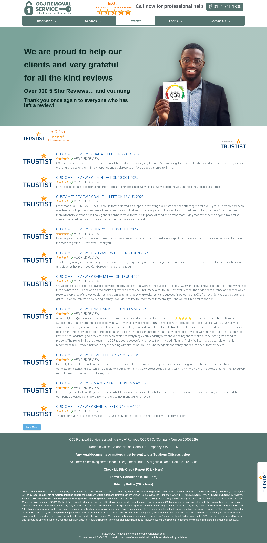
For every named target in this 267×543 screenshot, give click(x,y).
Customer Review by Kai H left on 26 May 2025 (97, 355)
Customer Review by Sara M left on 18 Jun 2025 (99, 276)
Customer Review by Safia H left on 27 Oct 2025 (99, 154)
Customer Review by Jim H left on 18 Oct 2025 (97, 177)
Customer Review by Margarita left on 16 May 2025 (102, 383)
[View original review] (39, 163)
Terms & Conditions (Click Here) (133, 477)
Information (44, 20)
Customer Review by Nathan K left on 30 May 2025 (101, 309)
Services (91, 20)
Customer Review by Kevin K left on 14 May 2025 (99, 407)
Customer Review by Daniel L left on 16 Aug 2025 (100, 197)
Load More (32, 427)
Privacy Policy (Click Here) (133, 484)
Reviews (135, 20)
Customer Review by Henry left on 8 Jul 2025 (97, 229)
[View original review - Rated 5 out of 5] (62, 159)
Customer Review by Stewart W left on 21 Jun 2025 (102, 253)
